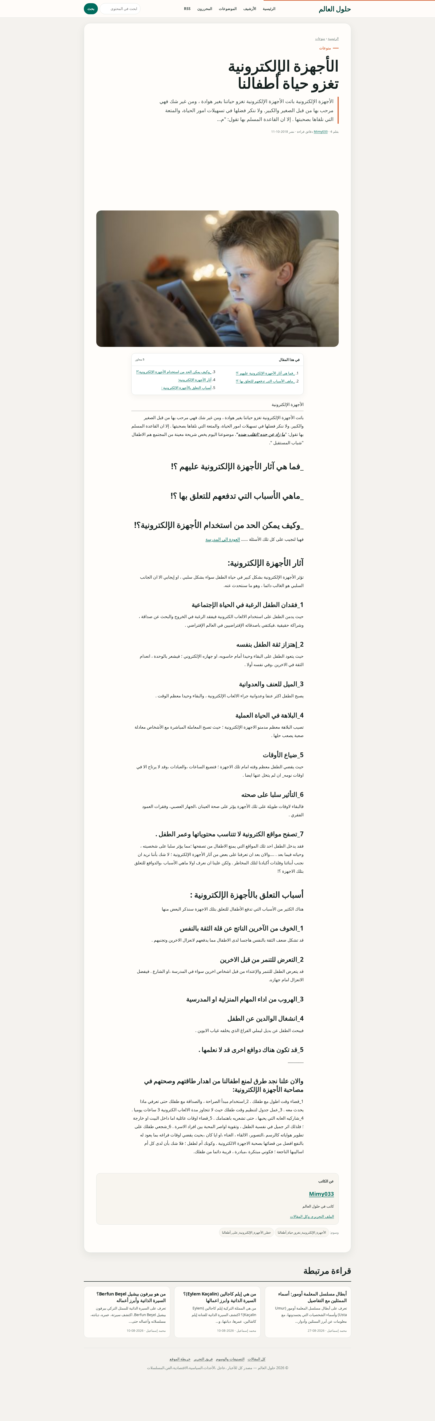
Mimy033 (321, 131)
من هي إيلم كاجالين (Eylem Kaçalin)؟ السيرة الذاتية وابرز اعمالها (219, 1297)
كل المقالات (257, 1358)
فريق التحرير (203, 1358)
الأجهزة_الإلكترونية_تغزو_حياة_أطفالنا (302, 1232)
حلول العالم (335, 8)
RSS (187, 8)
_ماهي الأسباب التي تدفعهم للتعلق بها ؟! (265, 381)
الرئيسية (269, 8)
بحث (90, 8)
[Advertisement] (217, 172)
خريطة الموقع (180, 1358)
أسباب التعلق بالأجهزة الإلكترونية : (186, 387)
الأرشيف (249, 8)
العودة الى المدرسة (222, 539)
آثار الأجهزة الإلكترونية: (194, 379)
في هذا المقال (217, 359)
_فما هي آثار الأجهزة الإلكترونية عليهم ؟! (265, 373)
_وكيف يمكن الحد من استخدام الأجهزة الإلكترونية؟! (173, 371)
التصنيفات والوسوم (230, 1358)
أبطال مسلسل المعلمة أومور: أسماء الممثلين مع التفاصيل (312, 1297)
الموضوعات (228, 8)
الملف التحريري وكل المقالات (312, 1216)
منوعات (320, 38)
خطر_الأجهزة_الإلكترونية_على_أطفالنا (246, 1232)
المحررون (204, 8)
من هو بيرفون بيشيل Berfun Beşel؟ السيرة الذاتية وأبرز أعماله (131, 1297)
